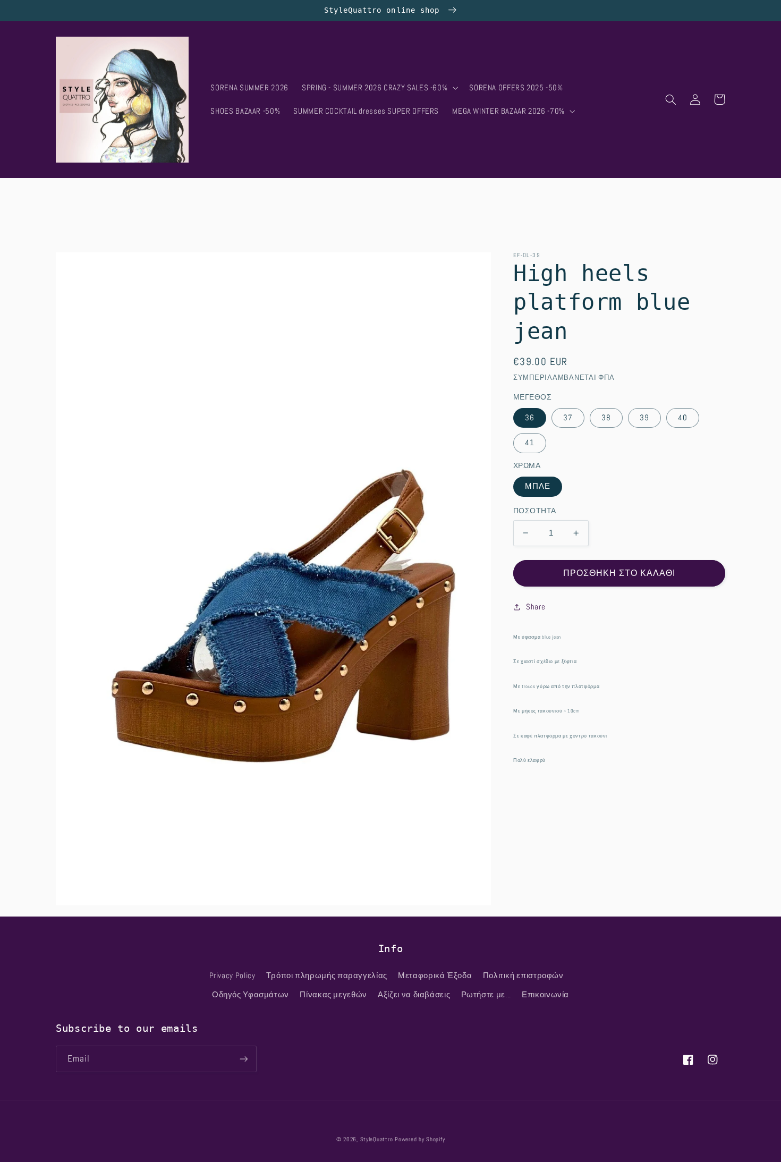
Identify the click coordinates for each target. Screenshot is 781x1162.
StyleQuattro (376, 1139)
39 (644, 417)
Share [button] (535, 607)
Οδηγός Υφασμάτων (250, 994)
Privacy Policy (232, 975)
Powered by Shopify (420, 1139)
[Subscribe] (244, 1059)
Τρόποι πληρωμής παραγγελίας (326, 975)
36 (529, 417)
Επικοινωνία (545, 994)
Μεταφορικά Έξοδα (435, 975)
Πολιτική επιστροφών (523, 975)
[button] (378, 87)
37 (568, 417)
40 (682, 417)
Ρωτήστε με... (486, 994)
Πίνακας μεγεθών (333, 994)
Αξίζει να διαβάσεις (414, 994)
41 (529, 442)
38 (606, 417)
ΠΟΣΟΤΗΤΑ (534, 510)
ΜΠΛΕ (537, 486)
